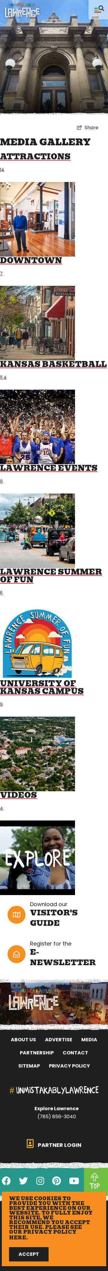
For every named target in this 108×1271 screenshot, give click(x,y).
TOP (94, 1186)
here (17, 1237)
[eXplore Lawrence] (54, 999)
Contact (75, 1052)
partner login (59, 1145)
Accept (29, 1254)
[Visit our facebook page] (6, 1181)
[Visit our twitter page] (23, 1181)
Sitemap (29, 1065)
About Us (23, 1039)
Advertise (58, 1039)
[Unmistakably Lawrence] (22, 10)
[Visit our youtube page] (74, 1181)
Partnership (37, 1052)
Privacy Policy (69, 1065)
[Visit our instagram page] (40, 1181)
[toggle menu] (98, 9)
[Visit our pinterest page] (56, 1181)
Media (89, 1039)
